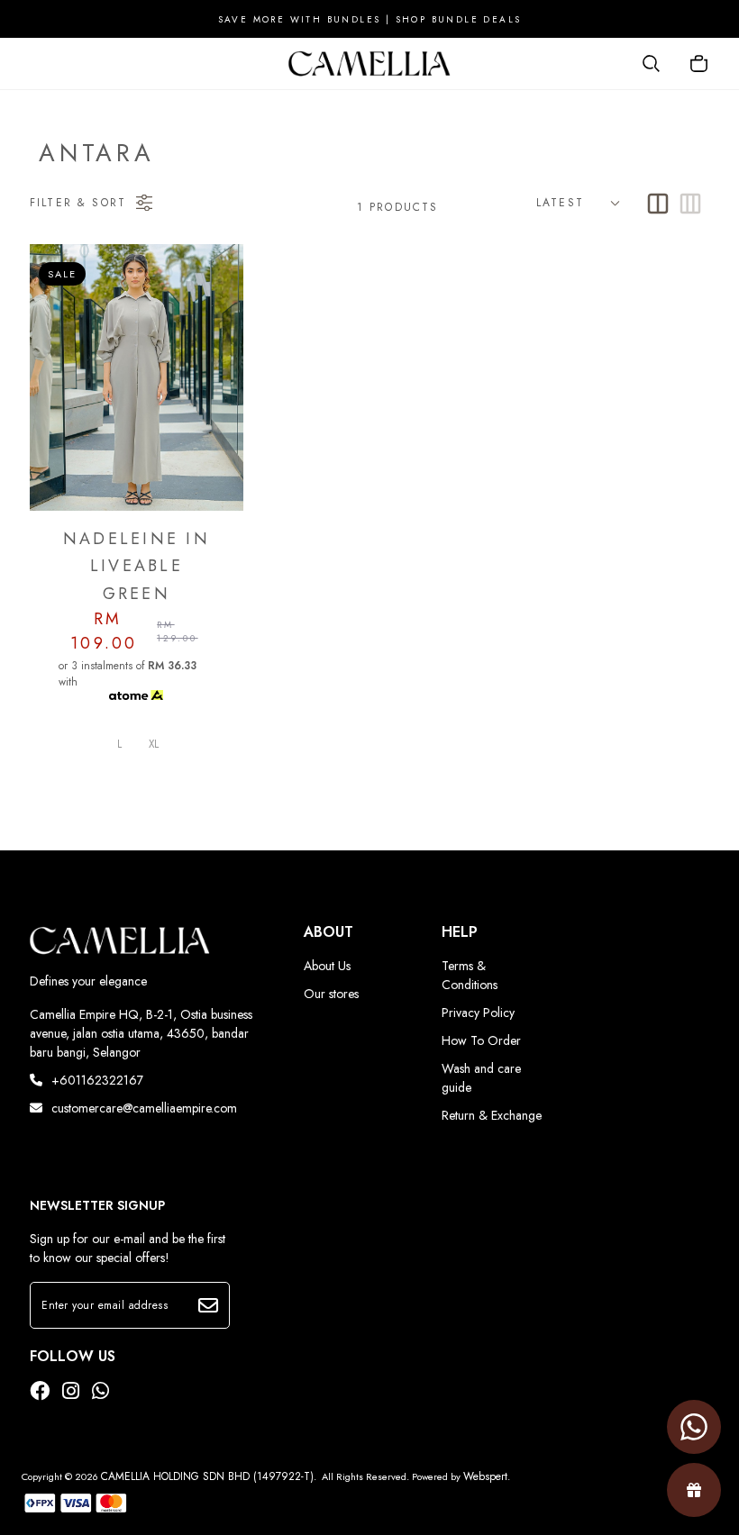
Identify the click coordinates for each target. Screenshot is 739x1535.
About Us (327, 966)
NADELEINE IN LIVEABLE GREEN (136, 566)
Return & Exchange (492, 1115)
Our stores (331, 994)
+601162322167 (97, 1080)
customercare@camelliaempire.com (144, 1108)
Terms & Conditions (469, 975)
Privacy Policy (478, 1013)
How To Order (481, 1040)
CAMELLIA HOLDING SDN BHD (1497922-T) (207, 1476)
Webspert (485, 1476)
